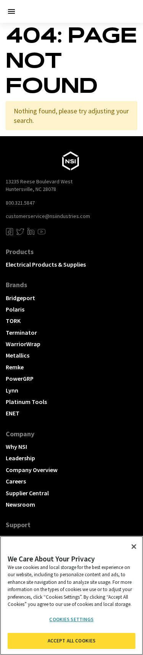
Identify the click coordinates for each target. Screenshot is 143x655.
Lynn (12, 390)
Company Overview (32, 470)
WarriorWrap (23, 344)
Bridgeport (20, 298)
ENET (12, 413)
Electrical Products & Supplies (46, 264)
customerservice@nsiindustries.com (48, 216)
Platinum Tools (26, 401)
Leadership (20, 458)
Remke (15, 367)
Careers (16, 481)
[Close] (133, 546)
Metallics (17, 355)
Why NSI (16, 446)
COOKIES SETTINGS (71, 619)
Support (18, 524)
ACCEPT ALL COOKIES (71, 641)
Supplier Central (27, 493)
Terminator (21, 332)
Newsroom (20, 504)
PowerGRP (20, 378)
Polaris (15, 309)
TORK (13, 320)
